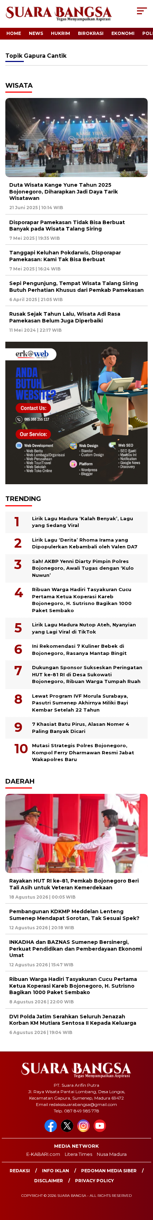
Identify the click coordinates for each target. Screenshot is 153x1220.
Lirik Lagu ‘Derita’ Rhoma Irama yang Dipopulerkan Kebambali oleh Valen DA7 (84, 543)
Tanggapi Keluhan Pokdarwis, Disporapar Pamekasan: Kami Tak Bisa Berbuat (65, 255)
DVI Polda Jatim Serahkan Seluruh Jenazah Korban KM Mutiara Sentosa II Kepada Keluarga (72, 1019)
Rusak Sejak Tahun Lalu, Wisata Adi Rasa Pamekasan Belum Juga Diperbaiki (64, 317)
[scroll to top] (142, 1178)
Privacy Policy (94, 1180)
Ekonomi (122, 33)
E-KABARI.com (43, 1154)
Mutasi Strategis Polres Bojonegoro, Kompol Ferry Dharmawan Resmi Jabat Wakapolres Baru (83, 752)
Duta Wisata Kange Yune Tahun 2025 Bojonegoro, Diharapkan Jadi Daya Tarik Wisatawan (63, 191)
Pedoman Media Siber (109, 1170)
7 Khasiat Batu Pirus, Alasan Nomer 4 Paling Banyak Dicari (80, 727)
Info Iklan (55, 1170)
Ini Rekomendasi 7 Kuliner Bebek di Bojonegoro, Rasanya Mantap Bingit (79, 649)
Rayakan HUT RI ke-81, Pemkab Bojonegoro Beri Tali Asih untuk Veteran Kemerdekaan (74, 884)
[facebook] (51, 1130)
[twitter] (68, 1130)
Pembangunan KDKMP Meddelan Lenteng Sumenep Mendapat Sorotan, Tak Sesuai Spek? (74, 914)
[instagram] (84, 1130)
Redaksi (20, 1170)
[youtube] (101, 1130)
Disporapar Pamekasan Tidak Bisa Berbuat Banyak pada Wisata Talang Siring (67, 225)
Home (13, 33)
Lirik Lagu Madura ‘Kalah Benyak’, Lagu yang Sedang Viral (82, 522)
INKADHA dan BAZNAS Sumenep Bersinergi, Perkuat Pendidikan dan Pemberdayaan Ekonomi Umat (75, 948)
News (36, 33)
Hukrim (60, 33)
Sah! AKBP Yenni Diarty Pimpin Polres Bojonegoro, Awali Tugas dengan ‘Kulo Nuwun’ (83, 568)
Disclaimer (48, 1180)
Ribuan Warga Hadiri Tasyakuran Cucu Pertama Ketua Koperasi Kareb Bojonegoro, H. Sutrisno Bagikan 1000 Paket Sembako (82, 599)
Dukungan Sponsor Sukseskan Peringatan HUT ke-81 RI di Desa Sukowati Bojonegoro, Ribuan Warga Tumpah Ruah (87, 674)
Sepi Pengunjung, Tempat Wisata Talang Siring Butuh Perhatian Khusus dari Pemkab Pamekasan (76, 286)
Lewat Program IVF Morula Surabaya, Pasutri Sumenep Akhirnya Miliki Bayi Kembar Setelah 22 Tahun (80, 703)
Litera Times (78, 1154)
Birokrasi (91, 33)
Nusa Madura (112, 1154)
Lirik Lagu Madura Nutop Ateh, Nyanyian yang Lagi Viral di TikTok (84, 628)
